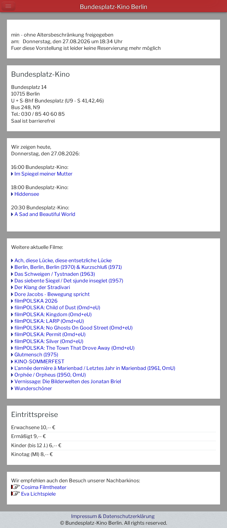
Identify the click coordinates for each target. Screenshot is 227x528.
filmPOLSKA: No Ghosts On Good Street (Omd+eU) (73, 328)
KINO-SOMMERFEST (39, 361)
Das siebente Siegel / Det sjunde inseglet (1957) (68, 281)
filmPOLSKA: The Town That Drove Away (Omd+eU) (74, 348)
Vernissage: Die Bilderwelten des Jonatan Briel (67, 381)
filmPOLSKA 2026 (36, 301)
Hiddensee (26, 194)
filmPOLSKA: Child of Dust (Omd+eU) (57, 307)
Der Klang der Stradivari (42, 287)
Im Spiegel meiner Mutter (43, 174)
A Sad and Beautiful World (44, 214)
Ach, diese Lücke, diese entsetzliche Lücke (63, 260)
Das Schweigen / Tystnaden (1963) (54, 274)
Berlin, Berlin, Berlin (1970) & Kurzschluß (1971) (68, 267)
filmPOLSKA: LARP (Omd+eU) (49, 321)
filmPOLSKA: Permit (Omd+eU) (50, 334)
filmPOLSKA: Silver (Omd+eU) (48, 341)
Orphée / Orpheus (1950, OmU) (50, 375)
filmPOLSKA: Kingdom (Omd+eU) (53, 314)
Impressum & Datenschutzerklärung (113, 516)
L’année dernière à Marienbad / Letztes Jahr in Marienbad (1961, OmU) (94, 368)
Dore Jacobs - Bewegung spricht (52, 294)
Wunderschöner (33, 388)
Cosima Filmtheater (43, 487)
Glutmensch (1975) (36, 354)
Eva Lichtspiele (38, 494)
